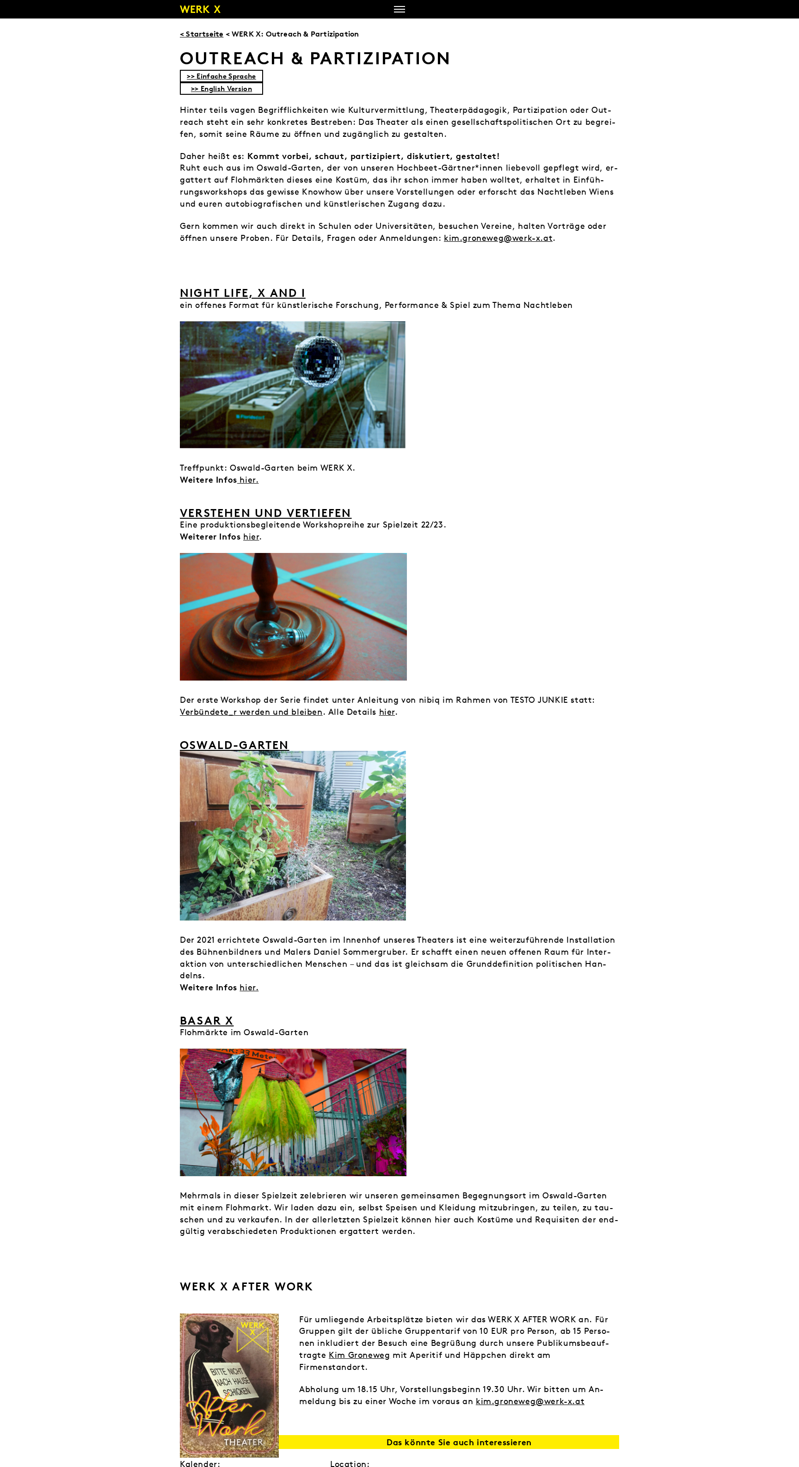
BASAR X (207, 1020)
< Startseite (201, 33)
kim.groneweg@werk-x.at (498, 238)
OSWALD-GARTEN (234, 745)
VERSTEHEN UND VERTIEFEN (266, 513)
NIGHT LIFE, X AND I (243, 293)
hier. (248, 479)
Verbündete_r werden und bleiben (251, 711)
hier (251, 536)
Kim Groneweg (359, 1355)
